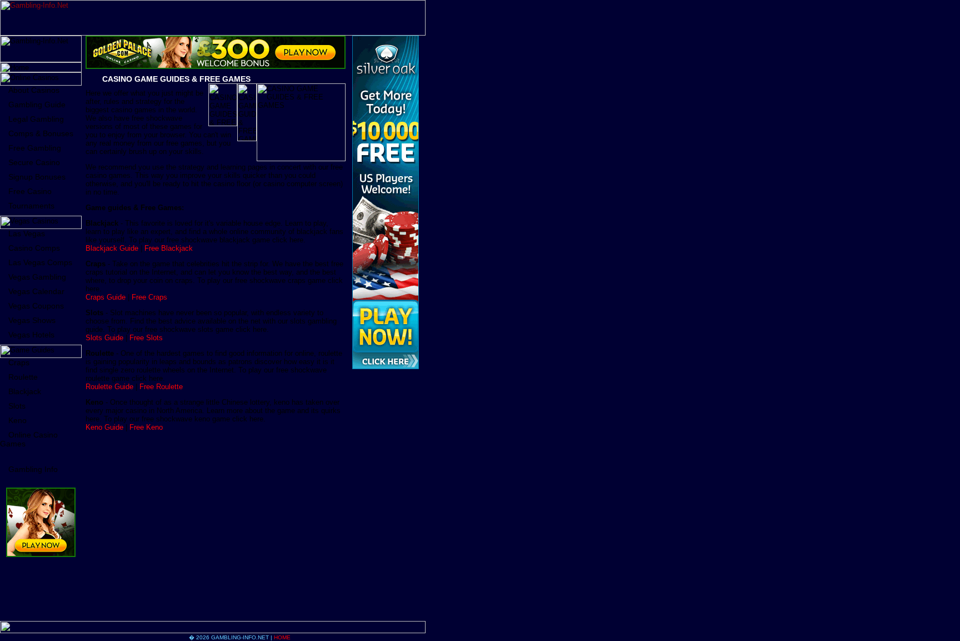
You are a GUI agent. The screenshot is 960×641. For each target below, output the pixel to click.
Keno (17, 420)
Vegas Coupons (36, 305)
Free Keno (146, 427)
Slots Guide (104, 338)
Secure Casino (34, 162)
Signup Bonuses (37, 176)
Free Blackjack (168, 248)
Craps (18, 362)
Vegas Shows (32, 320)
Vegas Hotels (31, 334)
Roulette (23, 376)
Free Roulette (161, 386)
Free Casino (30, 191)
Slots (17, 405)
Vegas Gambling (37, 276)
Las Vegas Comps (40, 262)
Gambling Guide (37, 104)
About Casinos (33, 90)
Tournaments (31, 205)
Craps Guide (106, 297)
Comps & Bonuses (40, 133)
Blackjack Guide (112, 248)
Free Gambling (34, 147)
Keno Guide (104, 427)
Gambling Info (33, 469)
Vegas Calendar (36, 291)
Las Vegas (26, 233)
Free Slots (146, 338)
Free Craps (149, 297)
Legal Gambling (36, 119)
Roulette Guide (109, 386)
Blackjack (24, 391)
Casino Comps (34, 248)
